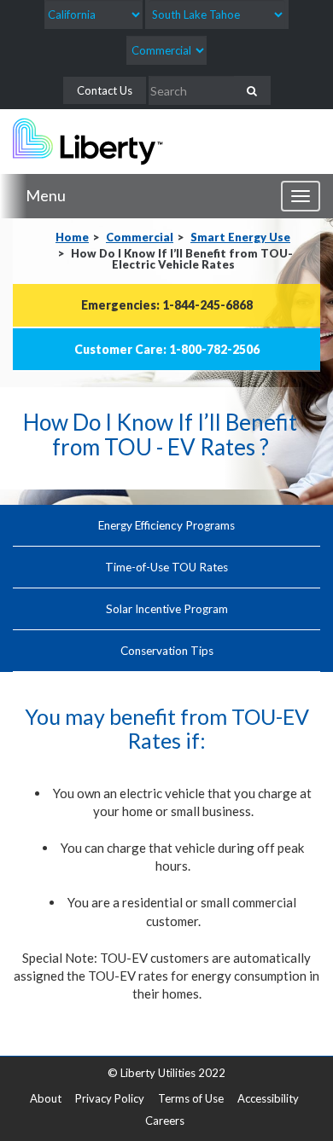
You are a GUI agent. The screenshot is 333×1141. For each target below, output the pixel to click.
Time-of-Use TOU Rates (166, 567)
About (45, 1098)
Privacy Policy (109, 1098)
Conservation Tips (166, 650)
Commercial (139, 237)
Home (72, 237)
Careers (164, 1120)
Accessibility (268, 1098)
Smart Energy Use (240, 237)
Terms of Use (191, 1098)
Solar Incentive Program (167, 609)
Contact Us (104, 90)
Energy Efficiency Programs (166, 525)
